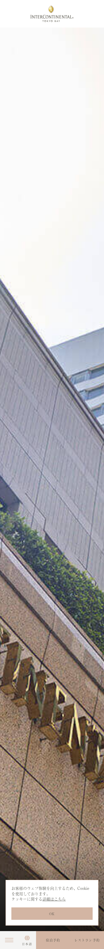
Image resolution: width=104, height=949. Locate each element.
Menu (9, 940)
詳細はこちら (54, 899)
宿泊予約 (53, 940)
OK (52, 913)
